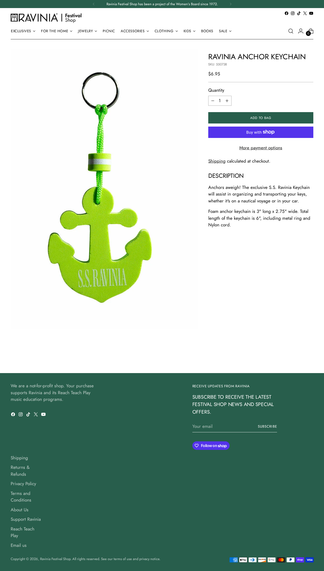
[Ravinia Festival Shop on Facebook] (286, 13)
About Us (19, 510)
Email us (19, 545)
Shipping (217, 161)
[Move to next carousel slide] (309, 357)
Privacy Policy (23, 483)
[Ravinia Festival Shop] (47, 18)
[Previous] (93, 4)
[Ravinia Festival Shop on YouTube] (311, 13)
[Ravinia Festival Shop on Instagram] (293, 13)
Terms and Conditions (21, 496)
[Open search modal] (291, 31)
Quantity (216, 90)
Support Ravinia (26, 519)
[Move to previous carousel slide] (298, 357)
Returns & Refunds (20, 470)
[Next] (230, 4)
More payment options (260, 147)
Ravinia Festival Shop (55, 559)
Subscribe (267, 426)
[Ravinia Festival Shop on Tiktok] (299, 13)
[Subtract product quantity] (212, 100)
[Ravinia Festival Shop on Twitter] (305, 13)
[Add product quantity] (227, 100)
